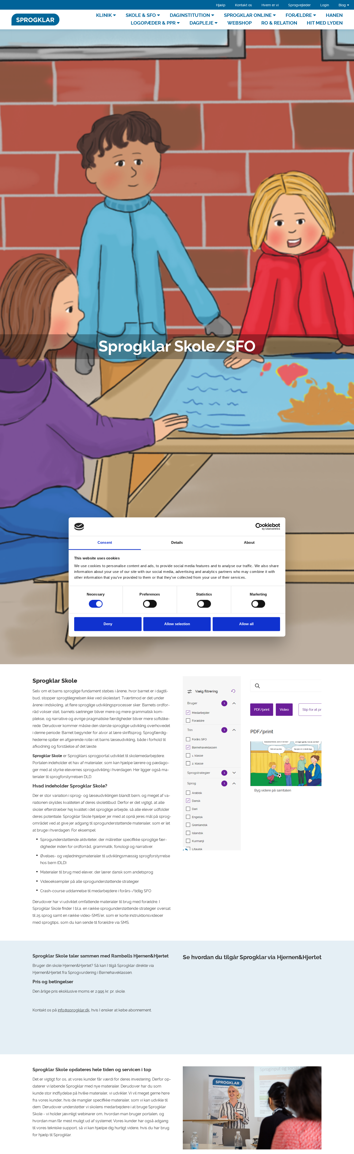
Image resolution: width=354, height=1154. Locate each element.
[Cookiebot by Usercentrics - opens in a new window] (259, 526)
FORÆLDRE (299, 15)
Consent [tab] (105, 542)
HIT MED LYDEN (325, 23)
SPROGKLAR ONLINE (248, 15)
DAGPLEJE (201, 23)
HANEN (334, 15)
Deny (108, 624)
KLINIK (104, 15)
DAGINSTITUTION (190, 15)
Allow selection (177, 624)
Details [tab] (177, 542)
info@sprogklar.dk (73, 1010)
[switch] (150, 604)
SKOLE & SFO (141, 15)
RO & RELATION (279, 23)
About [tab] (249, 542)
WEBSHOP (239, 23)
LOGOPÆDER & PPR (153, 23)
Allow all (246, 624)
